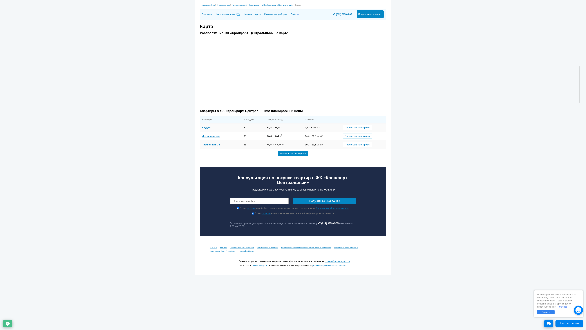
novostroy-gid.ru (260, 266)
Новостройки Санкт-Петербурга (222, 251)
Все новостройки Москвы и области (329, 266)
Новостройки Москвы (246, 251)
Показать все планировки (293, 153)
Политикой (562, 307)
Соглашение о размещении (267, 247)
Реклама (223, 247)
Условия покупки (252, 14)
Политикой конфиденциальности (332, 208)
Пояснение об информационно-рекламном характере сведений (306, 247)
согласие (251, 208)
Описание (207, 14)
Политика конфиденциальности (346, 247)
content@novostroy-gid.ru (337, 261)
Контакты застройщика (275, 14)
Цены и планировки (227, 14)
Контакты (213, 247)
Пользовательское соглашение (242, 247)
